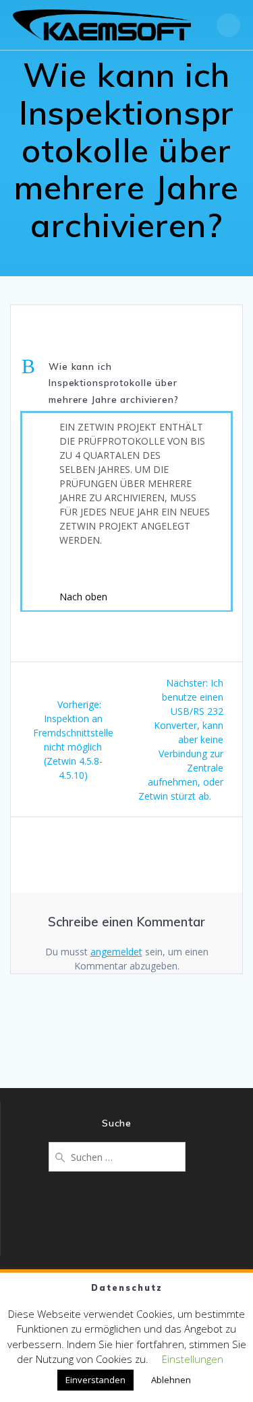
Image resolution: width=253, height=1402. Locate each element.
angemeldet (116, 951)
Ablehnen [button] (171, 1380)
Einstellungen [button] (192, 1359)
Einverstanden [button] (95, 1380)
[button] (126, 383)
